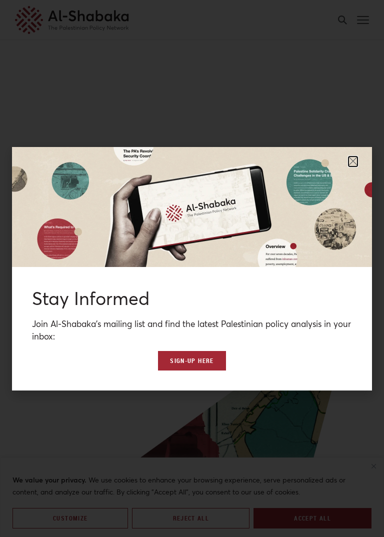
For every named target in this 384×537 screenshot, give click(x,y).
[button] (353, 161)
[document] (192, 268)
